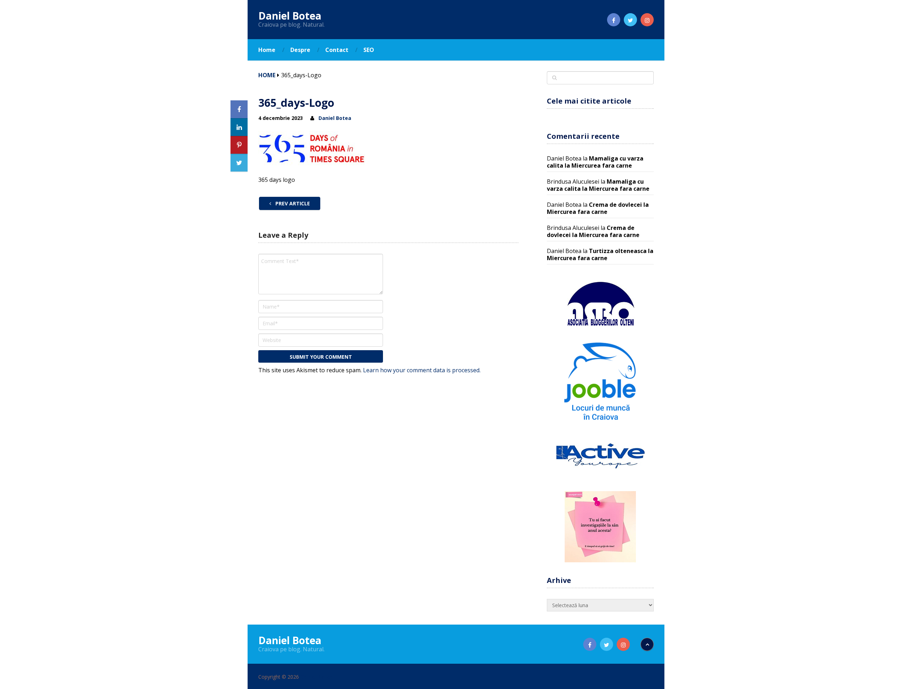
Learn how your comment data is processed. (422, 370)
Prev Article (292, 203)
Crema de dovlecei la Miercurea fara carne (598, 208)
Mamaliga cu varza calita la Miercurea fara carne (595, 161)
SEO (368, 50)
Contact (336, 50)
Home (266, 50)
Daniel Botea (289, 16)
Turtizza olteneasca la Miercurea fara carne (600, 254)
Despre (300, 50)
